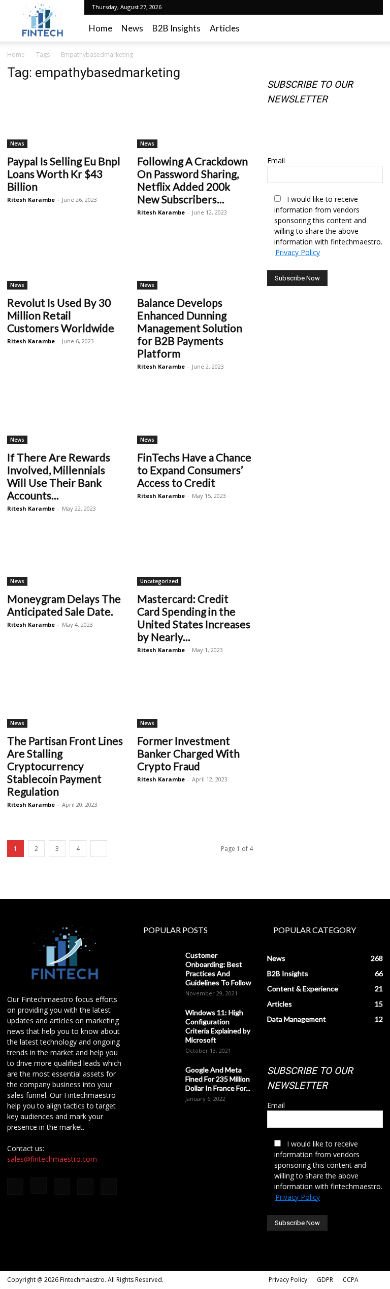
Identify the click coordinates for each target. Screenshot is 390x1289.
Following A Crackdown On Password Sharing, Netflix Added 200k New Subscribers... (192, 180)
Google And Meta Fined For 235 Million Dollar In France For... (217, 1078)
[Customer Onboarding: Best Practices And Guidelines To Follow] (157, 965)
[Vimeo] (351, 7)
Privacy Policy (297, 252)
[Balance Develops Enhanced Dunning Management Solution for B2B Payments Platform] (195, 261)
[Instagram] (317, 7)
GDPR (325, 1279)
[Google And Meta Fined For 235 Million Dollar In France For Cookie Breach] (157, 1079)
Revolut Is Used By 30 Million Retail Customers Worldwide (60, 315)
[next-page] (98, 848)
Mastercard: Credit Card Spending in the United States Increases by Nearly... (193, 617)
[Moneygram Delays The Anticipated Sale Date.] (65, 557)
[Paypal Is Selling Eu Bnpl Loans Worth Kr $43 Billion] (65, 119)
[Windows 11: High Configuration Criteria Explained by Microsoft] (157, 1022)
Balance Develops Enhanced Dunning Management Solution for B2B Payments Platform (189, 328)
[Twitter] (334, 7)
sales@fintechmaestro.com (52, 1159)
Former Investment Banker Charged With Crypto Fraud (188, 753)
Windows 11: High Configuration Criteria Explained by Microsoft (217, 1026)
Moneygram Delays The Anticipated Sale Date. (64, 605)
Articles (225, 28)
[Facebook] (300, 7)
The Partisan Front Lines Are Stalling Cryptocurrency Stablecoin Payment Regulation (65, 766)
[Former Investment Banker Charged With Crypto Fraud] (195, 699)
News (132, 28)
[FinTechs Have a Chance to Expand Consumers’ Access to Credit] (195, 415)
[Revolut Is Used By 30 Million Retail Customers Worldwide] (65, 261)
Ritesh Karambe (31, 199)
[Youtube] (367, 7)
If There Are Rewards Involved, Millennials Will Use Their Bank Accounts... (58, 476)
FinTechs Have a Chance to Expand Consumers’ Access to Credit (194, 470)
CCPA (351, 1279)
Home (100, 28)
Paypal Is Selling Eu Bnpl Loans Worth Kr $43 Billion (63, 174)
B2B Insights (176, 28)
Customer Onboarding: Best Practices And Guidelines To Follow (218, 969)
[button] (371, 28)
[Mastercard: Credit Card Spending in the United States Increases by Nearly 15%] (195, 557)
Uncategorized (159, 581)
